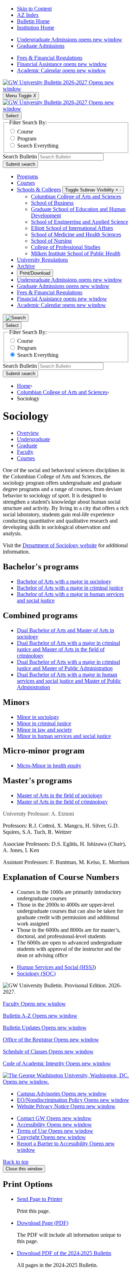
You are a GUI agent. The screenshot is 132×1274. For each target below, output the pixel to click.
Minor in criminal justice (44, 723)
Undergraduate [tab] (33, 439)
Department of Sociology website (60, 545)
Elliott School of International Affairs (72, 228)
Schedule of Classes (48, 1051)
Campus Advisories (62, 1094)
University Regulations (42, 260)
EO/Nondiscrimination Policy (73, 1100)
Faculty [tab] (25, 452)
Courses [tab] (26, 458)
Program (26, 139)
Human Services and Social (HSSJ (55, 967)
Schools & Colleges (39, 189)
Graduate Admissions (40, 46)
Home (24, 386)
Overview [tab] (28, 433)
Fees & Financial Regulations (49, 58)
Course (25, 132)
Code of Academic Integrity (57, 1063)
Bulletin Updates (45, 1028)
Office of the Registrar (51, 1040)
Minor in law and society (44, 730)
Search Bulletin (20, 156)
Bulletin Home (33, 21)
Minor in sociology (38, 717)
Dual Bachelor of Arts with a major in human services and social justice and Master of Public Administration (69, 681)
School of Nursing (51, 241)
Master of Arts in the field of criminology (62, 802)
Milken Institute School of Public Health (75, 253)
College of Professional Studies (65, 247)
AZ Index (28, 15)
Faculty (34, 1004)
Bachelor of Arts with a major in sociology (64, 581)
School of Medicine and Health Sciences (76, 234)
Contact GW (54, 1118)
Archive (26, 266)
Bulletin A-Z (40, 1016)
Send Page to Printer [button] (39, 1199)
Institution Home (35, 28)
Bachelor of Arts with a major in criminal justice (70, 588)
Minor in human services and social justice (64, 736)
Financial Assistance (62, 64)
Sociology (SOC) (36, 973)
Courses (26, 183)
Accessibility (54, 1125)
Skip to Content (34, 9)
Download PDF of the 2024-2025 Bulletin (64, 1253)
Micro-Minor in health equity (49, 766)
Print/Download (35, 273)
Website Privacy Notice (66, 1106)
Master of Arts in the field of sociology (59, 795)
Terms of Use (55, 1131)
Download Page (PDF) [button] (42, 1223)
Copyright (51, 1137)
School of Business (52, 203)
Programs (27, 176)
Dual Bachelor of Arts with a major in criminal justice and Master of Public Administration (68, 665)
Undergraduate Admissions (69, 40)
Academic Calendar (61, 70)
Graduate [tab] (27, 446)
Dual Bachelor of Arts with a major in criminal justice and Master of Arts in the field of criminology (68, 649)
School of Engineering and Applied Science (79, 222)
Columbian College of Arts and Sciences (76, 197)
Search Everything (37, 146)
